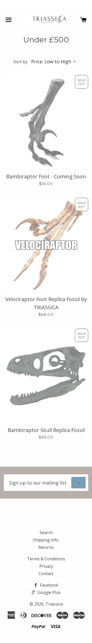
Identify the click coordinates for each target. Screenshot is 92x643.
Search (46, 532)
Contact (46, 573)
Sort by (20, 62)
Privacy (46, 566)
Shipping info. (46, 540)
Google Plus (49, 592)
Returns (46, 547)
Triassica (54, 604)
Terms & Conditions (46, 559)
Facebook (48, 585)
